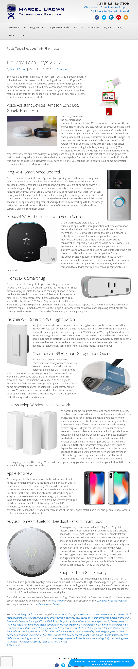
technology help (101, 638)
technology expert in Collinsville (36, 631)
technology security (29, 641)
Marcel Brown (68, 624)
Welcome (14, 27)
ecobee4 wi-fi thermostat (95, 617)
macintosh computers (46, 624)
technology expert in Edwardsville (74, 631)
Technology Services (34, 27)
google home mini (120, 617)
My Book (108, 27)
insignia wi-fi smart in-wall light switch (87, 621)
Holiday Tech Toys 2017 (34, 62)
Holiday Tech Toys (28, 614)
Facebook (43, 604)
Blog (120, 27)
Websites (78, 27)
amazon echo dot (62, 614)
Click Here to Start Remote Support (106, 7)
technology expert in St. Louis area (71, 638)
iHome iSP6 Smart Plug (52, 621)
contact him (56, 600)
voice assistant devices (54, 641)
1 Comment (61, 69)
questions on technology (34, 628)
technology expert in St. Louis (33, 638)
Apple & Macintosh (59, 27)
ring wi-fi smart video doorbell (66, 628)
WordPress (93, 27)
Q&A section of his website (111, 600)
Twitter (56, 604)
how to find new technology (22, 621)
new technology (86, 624)
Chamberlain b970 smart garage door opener (53, 617)
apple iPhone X (81, 614)
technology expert (94, 628)
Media (12, 35)
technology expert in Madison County (83, 634)
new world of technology (110, 624)
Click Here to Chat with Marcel (110, 11)
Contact (24, 35)
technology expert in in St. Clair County (38, 634)
